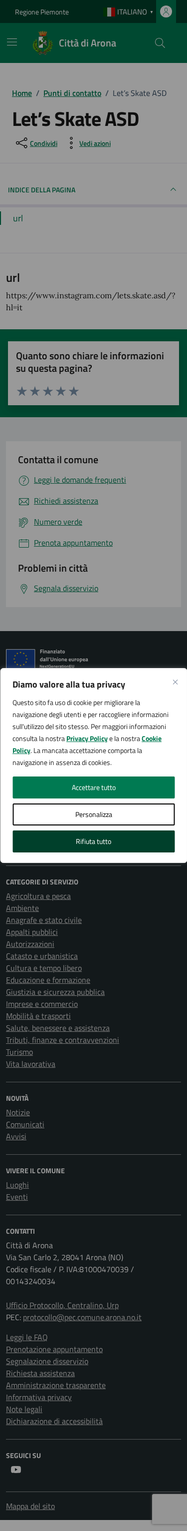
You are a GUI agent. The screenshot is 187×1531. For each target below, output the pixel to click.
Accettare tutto (94, 787)
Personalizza (93, 814)
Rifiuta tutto (93, 841)
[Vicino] (175, 682)
